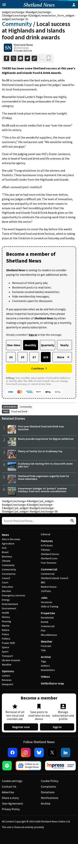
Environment (9, 608)
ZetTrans (46, 591)
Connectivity (9, 569)
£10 (45, 357)
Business (7, 556)
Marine (5, 625)
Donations (48, 792)
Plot (43, 630)
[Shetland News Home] (39, 7)
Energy (6, 599)
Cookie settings (12, 781)
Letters (6, 675)
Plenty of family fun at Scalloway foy (40, 451)
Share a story (10, 798)
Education (7, 586)
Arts (4, 548)
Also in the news (11, 539)
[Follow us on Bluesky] (39, 752)
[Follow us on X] (52, 752)
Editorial (45, 534)
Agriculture (8, 543)
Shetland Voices (50, 554)
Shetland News (23, 45)
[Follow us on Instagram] (25, 752)
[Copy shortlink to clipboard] (34, 58)
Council (6, 578)
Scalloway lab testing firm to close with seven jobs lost (45, 465)
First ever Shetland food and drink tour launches (41, 428)
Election (6, 591)
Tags (43, 661)
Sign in (57, 727)
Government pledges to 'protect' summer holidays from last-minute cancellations (42, 490)
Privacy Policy (11, 809)
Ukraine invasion (11, 660)
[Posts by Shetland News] (8, 48)
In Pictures (47, 545)
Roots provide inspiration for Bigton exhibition (46, 439)
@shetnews (21, 48)
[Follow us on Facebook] (12, 752)
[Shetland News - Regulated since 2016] (60, 765)
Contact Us (9, 786)
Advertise (8, 792)
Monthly (30, 345)
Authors (45, 665)
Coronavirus (9, 573)
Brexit (5, 552)
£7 (34, 357)
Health (5, 612)
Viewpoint (7, 684)
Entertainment (10, 604)
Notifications (49, 798)
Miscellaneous (49, 635)
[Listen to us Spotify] (7, 765)
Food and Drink (19, 411)
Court (5, 582)
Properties (48, 613)
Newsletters (48, 670)
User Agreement (12, 803)
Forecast (46, 646)
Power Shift (8, 643)
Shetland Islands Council (54, 578)
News (5, 535)
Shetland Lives (49, 558)
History (6, 617)
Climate (6, 560)
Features (47, 541)
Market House (49, 586)
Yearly (64, 345)
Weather (7, 664)
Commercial (49, 569)
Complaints (48, 786)
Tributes (45, 549)
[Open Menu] (4, 4)
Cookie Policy (49, 781)
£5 (22, 357)
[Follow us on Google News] (28, 765)
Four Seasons (48, 562)
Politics (6, 638)
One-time (13, 345)
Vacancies (46, 602)
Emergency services (13, 595)
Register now (21, 727)
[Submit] (71, 521)
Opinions (8, 671)
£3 (10, 357)
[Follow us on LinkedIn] (65, 752)
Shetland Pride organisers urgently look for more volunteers (43, 477)
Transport (7, 656)
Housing (6, 621)
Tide (43, 650)
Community (17, 24)
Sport (5, 651)
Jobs (44, 598)
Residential (47, 617)
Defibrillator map (52, 683)
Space (5, 647)
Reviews (7, 680)
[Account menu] (74, 4)
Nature (5, 630)
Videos (45, 676)
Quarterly (47, 345)
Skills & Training (49, 606)
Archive (46, 657)
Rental (44, 622)
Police (5, 634)
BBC (43, 582)
